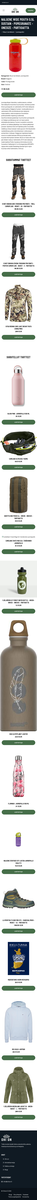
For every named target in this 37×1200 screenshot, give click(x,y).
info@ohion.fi (5, 2)
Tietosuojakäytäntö (14, 1197)
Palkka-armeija (9, 1166)
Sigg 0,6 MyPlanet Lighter (18, 734)
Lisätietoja (18, 95)
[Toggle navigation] (3, 10)
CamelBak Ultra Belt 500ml (18, 459)
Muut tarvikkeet (8, 32)
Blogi (6, 1170)
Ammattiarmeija (10, 1163)
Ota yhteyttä (17, 1195)
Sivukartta (25, 1197)
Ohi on (7, 1159)
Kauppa (30, 10)
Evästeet (25, 1195)
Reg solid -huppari (18, 1049)
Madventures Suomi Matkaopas (18, 980)
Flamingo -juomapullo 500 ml (18, 803)
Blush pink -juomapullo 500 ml (19, 414)
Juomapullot (20, 32)
